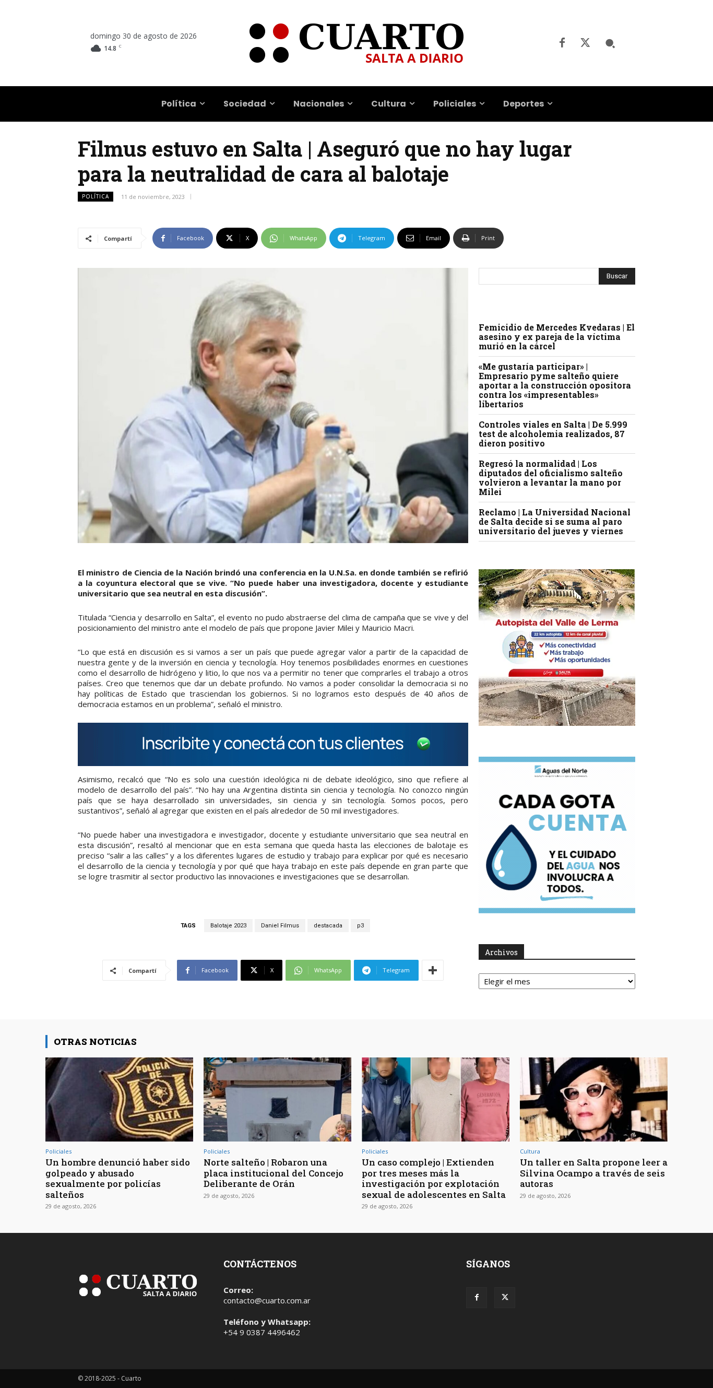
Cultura (530, 1151)
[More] (433, 970)
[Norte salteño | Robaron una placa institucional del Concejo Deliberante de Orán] (277, 1099)
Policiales (58, 1151)
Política (95, 196)
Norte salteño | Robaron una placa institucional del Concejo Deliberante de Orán (273, 1173)
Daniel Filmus (280, 925)
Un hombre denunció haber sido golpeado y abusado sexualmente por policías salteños (117, 1178)
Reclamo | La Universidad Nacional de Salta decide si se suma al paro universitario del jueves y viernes (555, 521)
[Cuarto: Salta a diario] (356, 43)
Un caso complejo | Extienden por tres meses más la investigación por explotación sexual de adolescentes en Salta (434, 1178)
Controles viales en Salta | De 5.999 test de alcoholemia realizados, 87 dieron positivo (553, 434)
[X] (585, 43)
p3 (360, 925)
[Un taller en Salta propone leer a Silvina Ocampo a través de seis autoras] (594, 1099)
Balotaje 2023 (228, 925)
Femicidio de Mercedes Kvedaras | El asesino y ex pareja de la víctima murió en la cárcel (557, 336)
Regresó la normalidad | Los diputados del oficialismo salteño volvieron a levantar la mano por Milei (551, 477)
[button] (610, 43)
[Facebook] (562, 43)
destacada (328, 925)
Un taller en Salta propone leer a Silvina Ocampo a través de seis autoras (594, 1173)
